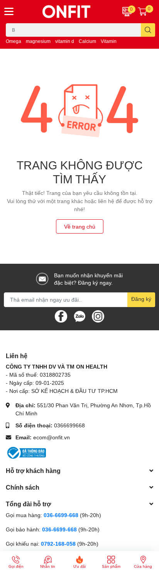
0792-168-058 (59, 543)
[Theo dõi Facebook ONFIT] (61, 315)
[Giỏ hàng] (142, 11)
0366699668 (69, 425)
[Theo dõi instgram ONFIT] (98, 315)
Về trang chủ (79, 226)
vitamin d (64, 41)
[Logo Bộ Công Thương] (26, 452)
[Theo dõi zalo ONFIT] (79, 315)
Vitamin (109, 41)
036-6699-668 (61, 515)
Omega (13, 41)
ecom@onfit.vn (51, 437)
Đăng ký (141, 298)
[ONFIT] (66, 11)
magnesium (38, 41)
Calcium (87, 41)
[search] (148, 30)
